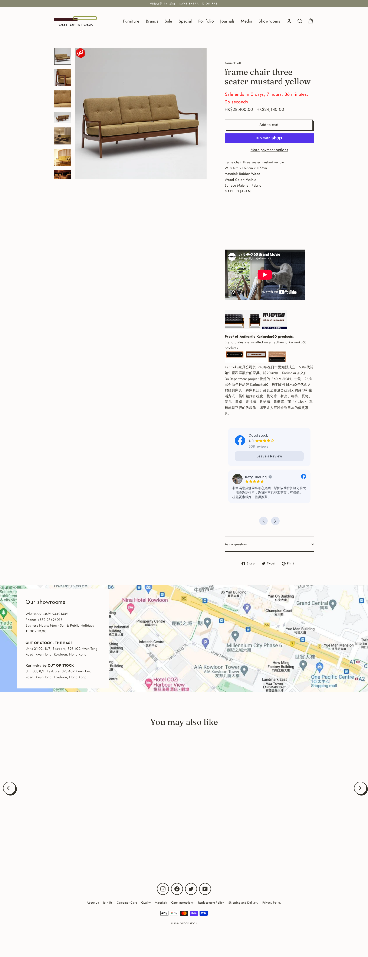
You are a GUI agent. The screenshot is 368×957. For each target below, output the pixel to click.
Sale (168, 21)
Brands (152, 21)
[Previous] (9, 788)
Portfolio (206, 21)
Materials (161, 902)
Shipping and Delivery (243, 902)
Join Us (107, 902)
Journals (227, 21)
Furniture (131, 21)
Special (185, 21)
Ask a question (236, 544)
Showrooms (269, 21)
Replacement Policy (211, 902)
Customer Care (127, 902)
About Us (93, 902)
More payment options (269, 150)
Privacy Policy (271, 902)
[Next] (360, 788)
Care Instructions (182, 902)
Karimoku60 (64, 843)
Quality (146, 902)
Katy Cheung (256, 477)
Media (246, 21)
